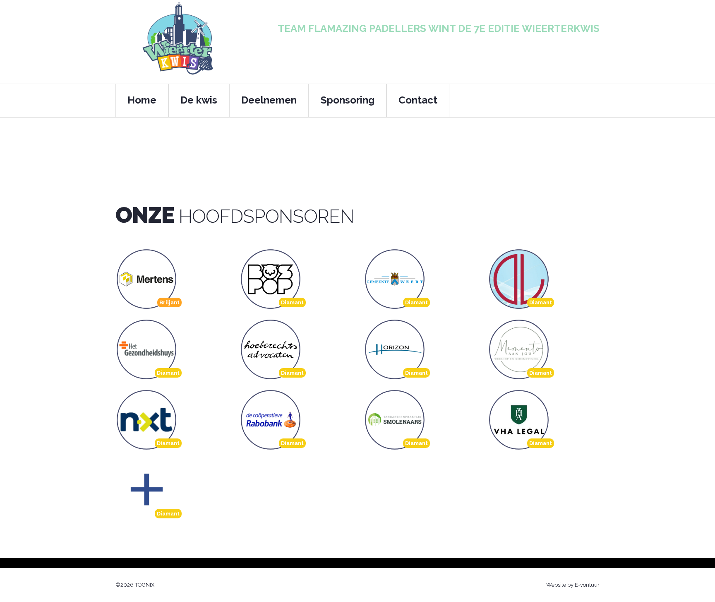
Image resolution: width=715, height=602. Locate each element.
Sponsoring (347, 100)
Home (141, 100)
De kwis (198, 100)
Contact (417, 100)
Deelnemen (269, 100)
